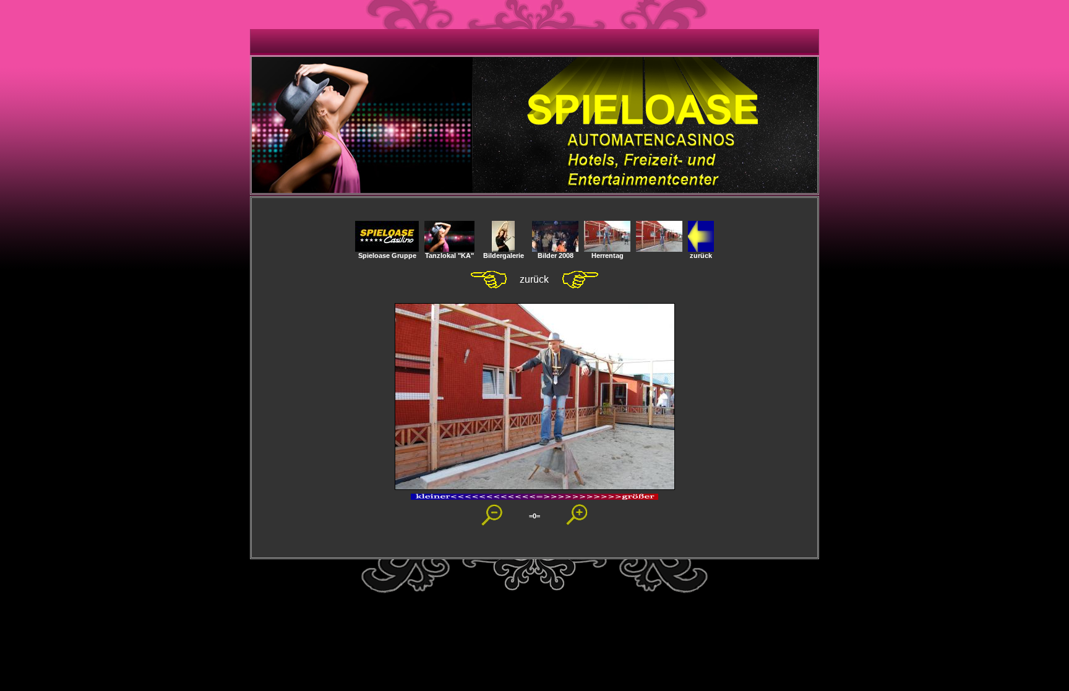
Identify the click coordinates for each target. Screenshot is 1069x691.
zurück (701, 255)
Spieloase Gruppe (387, 255)
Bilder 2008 (555, 255)
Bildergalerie (503, 255)
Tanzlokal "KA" (449, 255)
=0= (534, 516)
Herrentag (607, 255)
